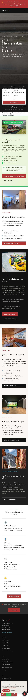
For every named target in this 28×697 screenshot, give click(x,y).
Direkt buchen (14, 596)
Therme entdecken (10, 385)
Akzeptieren (6, 690)
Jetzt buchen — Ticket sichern (14, 176)
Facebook (9, 632)
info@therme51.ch (6, 629)
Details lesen (8, 180)
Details (16, 5)
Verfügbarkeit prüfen (11, 243)
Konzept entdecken (10, 319)
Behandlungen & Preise (11, 440)
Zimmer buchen (5, 659)
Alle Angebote (5, 670)
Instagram (4, 632)
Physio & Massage (6, 648)
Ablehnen (13, 690)
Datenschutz (5, 680)
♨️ (25, 693)
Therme (6, 10)
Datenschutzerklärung (11, 687)
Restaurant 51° (5, 642)
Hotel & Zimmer (5, 640)
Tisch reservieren (9, 314)
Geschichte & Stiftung (7, 651)
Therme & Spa (5, 645)
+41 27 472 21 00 (6, 627)
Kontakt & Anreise (6, 678)
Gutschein (14, 610)
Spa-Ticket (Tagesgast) (7, 661)
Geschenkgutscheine (7, 667)
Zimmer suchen (14, 102)
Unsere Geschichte (10, 499)
